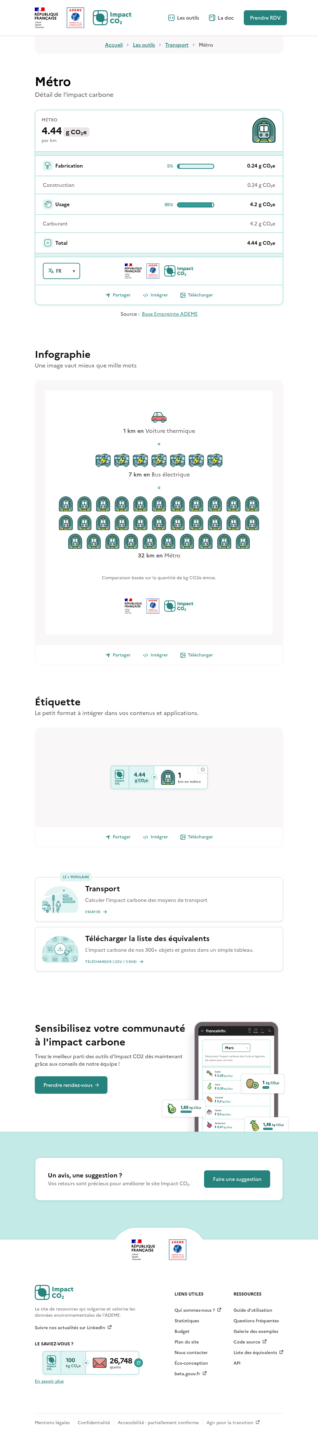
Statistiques (187, 1321)
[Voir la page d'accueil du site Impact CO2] (112, 17)
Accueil (114, 45)
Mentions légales (52, 1422)
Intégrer (159, 295)
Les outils (188, 17)
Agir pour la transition (230, 1422)
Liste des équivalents (255, 1352)
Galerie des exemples (256, 1331)
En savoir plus (49, 1381)
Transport (177, 45)
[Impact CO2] (120, 777)
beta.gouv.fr (187, 1374)
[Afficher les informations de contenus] (202, 770)
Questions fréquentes (256, 1321)
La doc (226, 17)
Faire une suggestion (237, 1179)
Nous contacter (191, 1352)
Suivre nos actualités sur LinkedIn (70, 1328)
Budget (182, 1331)
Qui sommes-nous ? (195, 1310)
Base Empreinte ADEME (170, 314)
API (237, 1363)
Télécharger (200, 295)
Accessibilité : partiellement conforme (158, 1422)
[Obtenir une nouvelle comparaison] (138, 1362)
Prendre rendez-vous (68, 1085)
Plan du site (187, 1342)
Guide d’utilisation (253, 1310)
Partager (122, 295)
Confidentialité (94, 1422)
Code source (247, 1342)
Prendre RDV (265, 17)
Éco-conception (191, 1363)
